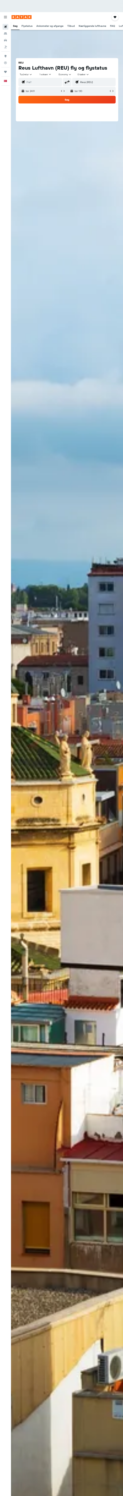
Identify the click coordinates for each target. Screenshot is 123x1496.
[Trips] (5, 72)
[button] (5, 17)
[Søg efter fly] (5, 27)
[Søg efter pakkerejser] (5, 47)
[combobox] (65, 74)
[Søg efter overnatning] (5, 33)
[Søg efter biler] (5, 40)
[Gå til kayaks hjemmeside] (22, 17)
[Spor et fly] (5, 63)
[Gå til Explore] (5, 56)
